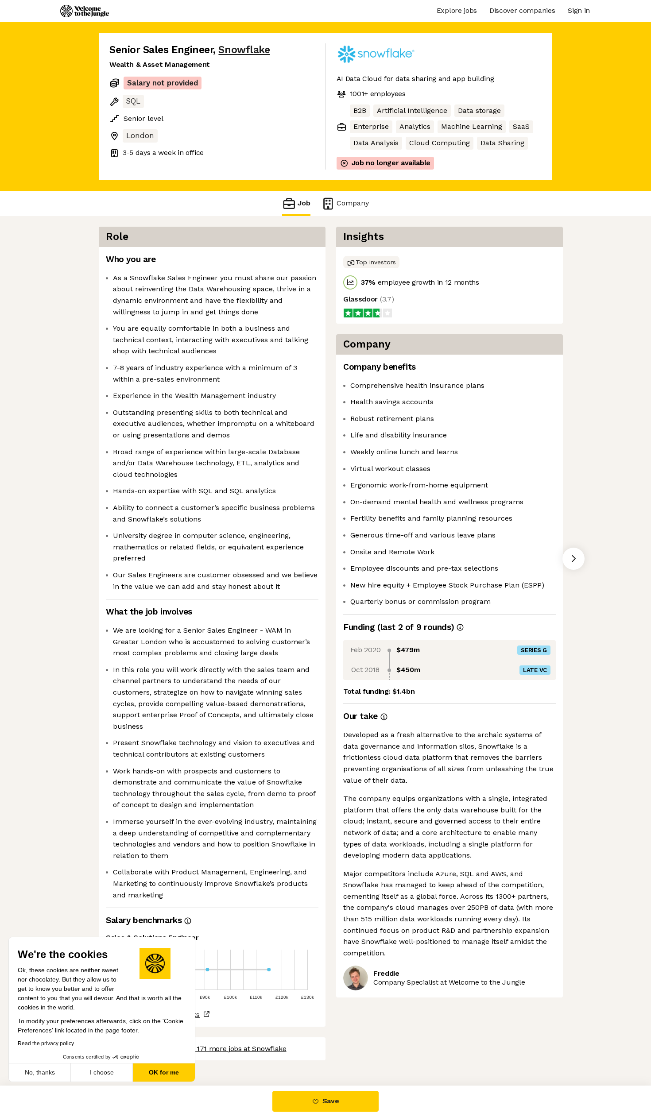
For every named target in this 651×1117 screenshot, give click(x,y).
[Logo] (84, 11)
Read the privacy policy (46, 1043)
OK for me (164, 1072)
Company (353, 203)
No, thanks (40, 1072)
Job (304, 203)
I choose (102, 1072)
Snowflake (244, 50)
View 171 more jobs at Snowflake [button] (233, 1048)
